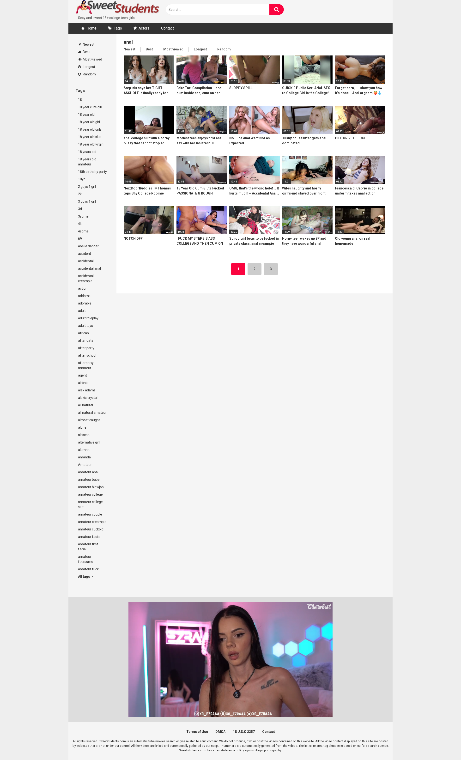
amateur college (90, 494)
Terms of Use (197, 732)
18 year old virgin (90, 144)
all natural (85, 405)
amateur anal (88, 472)
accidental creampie (86, 278)
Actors (144, 28)
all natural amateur (92, 412)
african (83, 333)
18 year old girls (90, 129)
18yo (81, 179)
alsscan (84, 435)
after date (85, 340)
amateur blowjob (91, 487)
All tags (84, 576)
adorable (84, 303)
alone (82, 427)
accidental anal (89, 268)
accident (84, 253)
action (82, 288)
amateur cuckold (90, 529)
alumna (84, 450)
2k (80, 194)
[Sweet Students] (118, 7)
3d (80, 209)
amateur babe (89, 479)
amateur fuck (88, 569)
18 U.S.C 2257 (244, 732)
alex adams (87, 390)
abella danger (88, 246)
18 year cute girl (90, 107)
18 (80, 100)
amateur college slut (90, 504)
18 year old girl (89, 122)
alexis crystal (87, 398)
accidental (86, 261)
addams (84, 296)
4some (83, 231)
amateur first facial (88, 546)
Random (89, 74)
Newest (88, 44)
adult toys (85, 326)
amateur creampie (92, 522)
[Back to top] (444, 745)
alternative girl (89, 442)
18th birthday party (92, 172)
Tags (118, 28)
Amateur (85, 465)
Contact (167, 28)
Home (91, 28)
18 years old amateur (87, 161)
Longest (88, 67)
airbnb (83, 383)
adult (82, 311)
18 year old (86, 114)
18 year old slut (89, 137)
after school (87, 355)
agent (82, 375)
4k (80, 224)
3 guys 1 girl (87, 201)
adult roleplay (88, 318)
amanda (84, 457)
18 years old (87, 152)
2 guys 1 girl (87, 186)
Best (86, 52)
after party (86, 348)
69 (80, 239)
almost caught (89, 420)
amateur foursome (85, 559)
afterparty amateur (86, 365)
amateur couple (90, 514)
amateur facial (89, 537)
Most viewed (92, 59)
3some (83, 216)
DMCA (220, 732)
